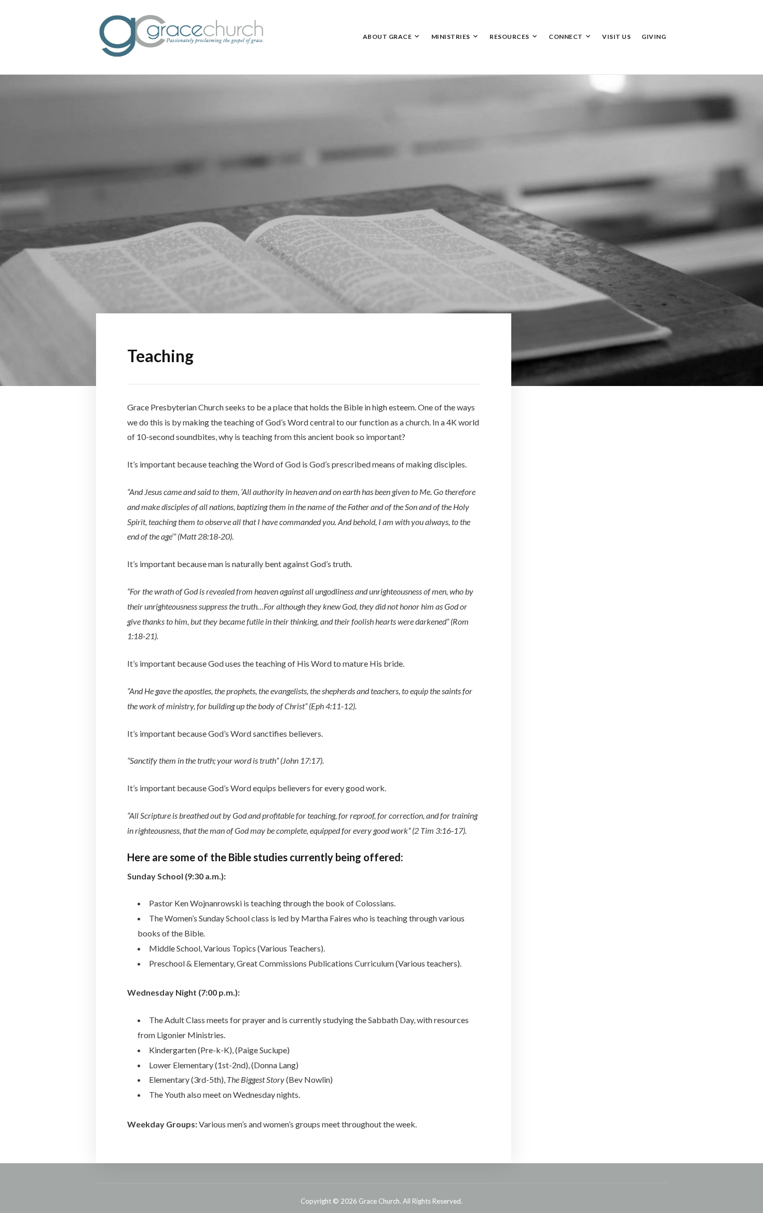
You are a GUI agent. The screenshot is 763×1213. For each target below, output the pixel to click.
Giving (654, 36)
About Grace (387, 36)
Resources (509, 36)
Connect (566, 36)
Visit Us (616, 36)
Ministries (450, 36)
